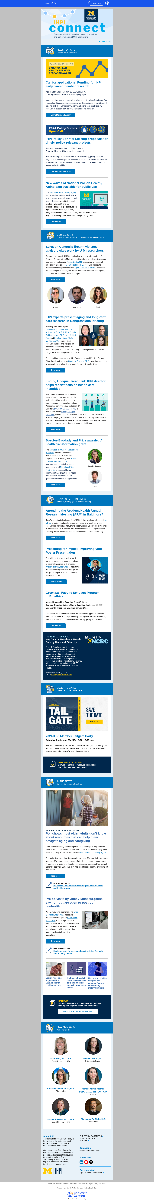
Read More (55, 280)
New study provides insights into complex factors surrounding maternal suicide (97, 983)
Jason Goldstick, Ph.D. (74, 265)
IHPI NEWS (63, 1001)
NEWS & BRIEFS (87, 1138)
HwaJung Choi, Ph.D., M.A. (57, 329)
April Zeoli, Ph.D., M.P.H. (85, 268)
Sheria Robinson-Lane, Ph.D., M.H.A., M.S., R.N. (61, 335)
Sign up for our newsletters (91, 1173)
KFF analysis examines (60, 647)
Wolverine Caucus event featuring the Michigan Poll (78, 886)
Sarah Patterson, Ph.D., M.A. (60, 1119)
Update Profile (71, 1188)
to (59, 1006)
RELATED (58, 948)
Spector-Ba (54, 440)
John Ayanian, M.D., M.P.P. (64, 409)
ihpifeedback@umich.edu (89, 1150)
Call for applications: (61, 82)
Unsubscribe (61, 1188)
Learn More (56, 222)
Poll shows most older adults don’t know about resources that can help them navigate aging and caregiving (76, 837)
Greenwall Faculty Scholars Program (72, 592)
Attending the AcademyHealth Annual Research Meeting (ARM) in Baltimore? (74, 512)
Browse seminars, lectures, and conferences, (78, 765)
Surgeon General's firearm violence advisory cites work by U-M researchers (75, 248)
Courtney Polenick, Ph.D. (79, 361)
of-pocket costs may (76, 979)
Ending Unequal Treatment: (66, 381)
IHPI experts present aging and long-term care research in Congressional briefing (76, 319)
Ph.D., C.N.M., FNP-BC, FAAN (93, 1092)
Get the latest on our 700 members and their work (80, 1003)
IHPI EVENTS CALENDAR (70, 762)
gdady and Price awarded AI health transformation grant (74, 442)
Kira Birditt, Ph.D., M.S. (61, 1059)
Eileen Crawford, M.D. (93, 1058)
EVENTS (83, 1141)
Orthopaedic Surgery (93, 1061)
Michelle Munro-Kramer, (93, 1089)
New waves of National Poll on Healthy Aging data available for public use (74, 185)
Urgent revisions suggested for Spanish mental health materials (54, 981)
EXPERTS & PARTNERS (91, 1136)
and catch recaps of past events (72, 767)
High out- (71, 978)
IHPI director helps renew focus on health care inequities (76, 384)
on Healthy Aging (61, 888)
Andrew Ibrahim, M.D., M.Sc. (58, 567)
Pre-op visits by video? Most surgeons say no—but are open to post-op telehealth (74, 902)
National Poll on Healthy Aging (63, 192)
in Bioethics (54, 596)
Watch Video (56, 582)
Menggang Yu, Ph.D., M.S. (93, 1119)
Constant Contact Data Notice (87, 1188)
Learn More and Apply (61, 115)
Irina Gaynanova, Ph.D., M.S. (60, 1088)
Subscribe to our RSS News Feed (78, 1011)
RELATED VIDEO (61, 883)
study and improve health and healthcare (79, 1006)
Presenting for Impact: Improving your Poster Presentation (74, 550)
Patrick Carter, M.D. (75, 262)
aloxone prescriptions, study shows (76, 985)
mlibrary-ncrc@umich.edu (61, 675)
